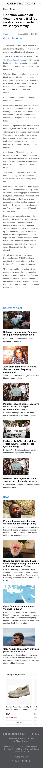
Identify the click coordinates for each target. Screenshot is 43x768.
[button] (3, 4)
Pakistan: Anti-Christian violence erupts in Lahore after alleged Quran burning (20, 444)
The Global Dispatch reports (14, 60)
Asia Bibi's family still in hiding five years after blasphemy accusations (19, 369)
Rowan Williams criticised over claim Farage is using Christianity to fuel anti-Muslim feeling (21, 563)
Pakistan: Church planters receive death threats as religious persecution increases (21, 406)
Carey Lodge (8, 34)
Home (5, 9)
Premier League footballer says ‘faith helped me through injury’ (20, 522)
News (12, 9)
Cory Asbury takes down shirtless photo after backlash (21, 650)
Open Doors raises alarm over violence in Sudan (19, 607)
